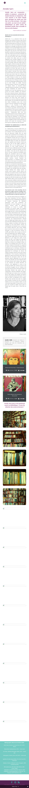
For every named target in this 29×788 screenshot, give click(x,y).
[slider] (22, 370)
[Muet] (18, 370)
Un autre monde (9, 784)
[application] (14, 370)
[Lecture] (6, 370)
